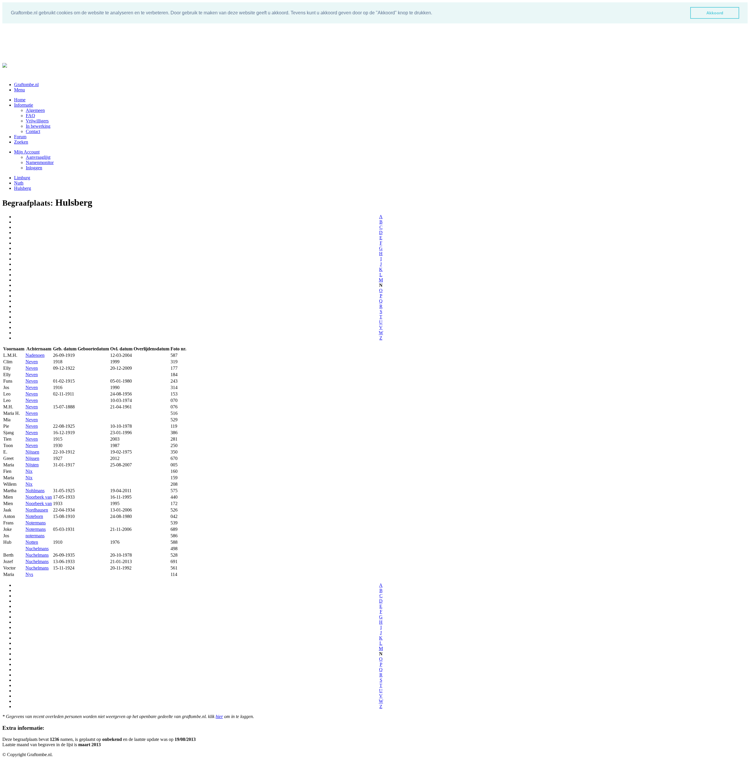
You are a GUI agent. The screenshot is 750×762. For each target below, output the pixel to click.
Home (19, 99)
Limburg (22, 177)
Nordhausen (36, 509)
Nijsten (32, 464)
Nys (29, 574)
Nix (29, 471)
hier (219, 716)
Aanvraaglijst (38, 157)
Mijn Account (27, 151)
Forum (20, 136)
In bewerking (38, 126)
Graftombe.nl (26, 84)
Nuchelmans (37, 548)
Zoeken (21, 141)
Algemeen (35, 110)
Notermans (35, 522)
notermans (35, 535)
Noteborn (34, 516)
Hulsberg (22, 188)
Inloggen (34, 167)
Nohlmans (35, 490)
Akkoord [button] (714, 13)
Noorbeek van (38, 497)
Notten (31, 542)
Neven (31, 361)
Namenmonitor (40, 162)
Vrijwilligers (37, 120)
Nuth (18, 182)
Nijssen (32, 451)
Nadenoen (35, 355)
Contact (33, 131)
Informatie (23, 105)
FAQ (30, 115)
